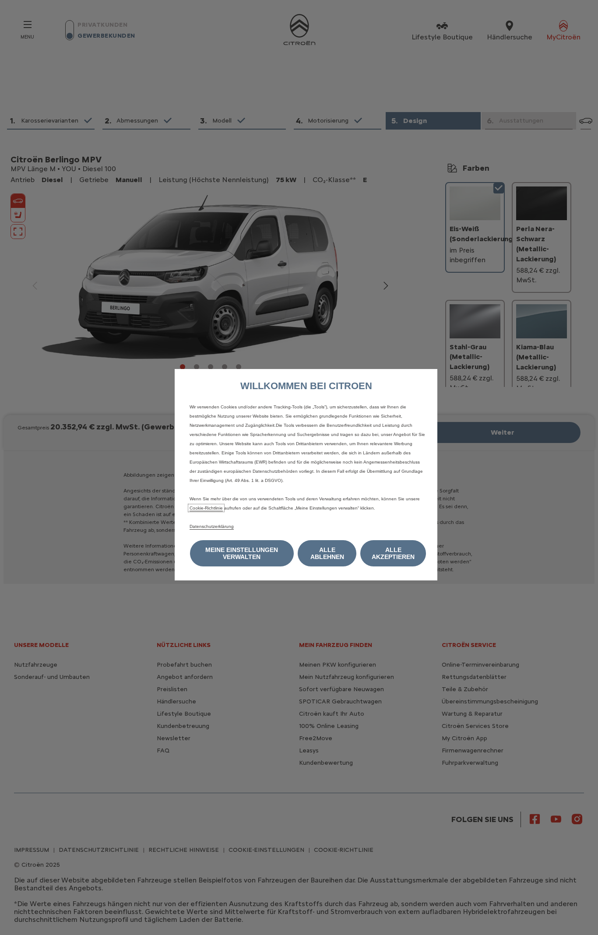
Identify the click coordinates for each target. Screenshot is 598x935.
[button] (242, 553)
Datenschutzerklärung (212, 526)
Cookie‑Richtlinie (206, 508)
